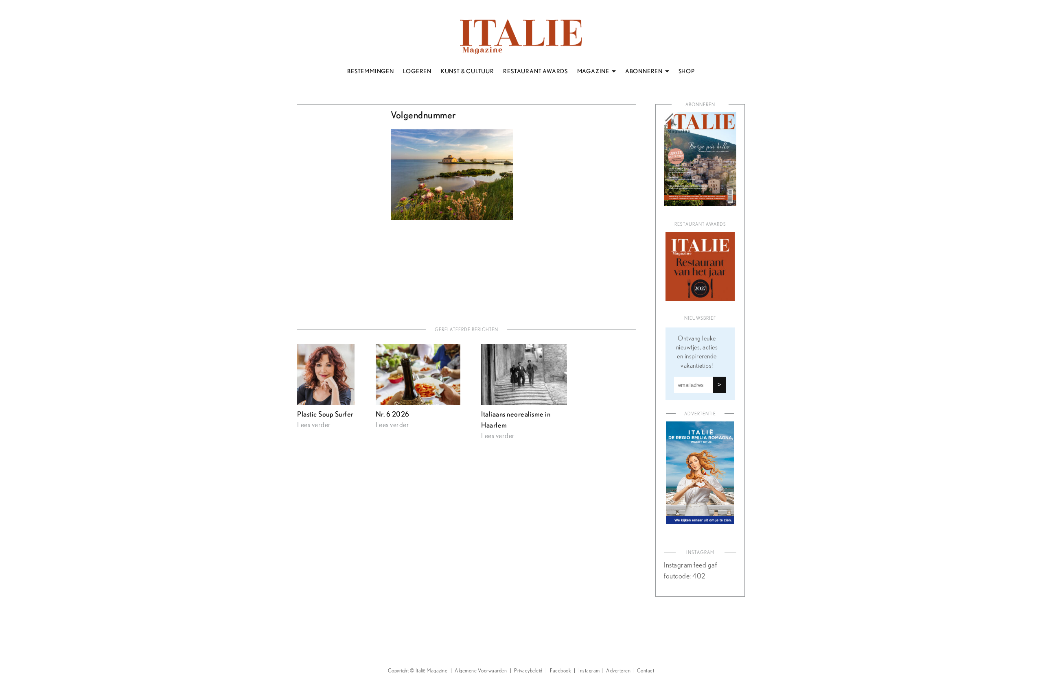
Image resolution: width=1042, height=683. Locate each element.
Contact (646, 671)
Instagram (589, 671)
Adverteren (618, 671)
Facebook (560, 671)
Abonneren (700, 105)
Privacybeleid (528, 671)
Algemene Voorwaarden (481, 671)
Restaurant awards (700, 224)
